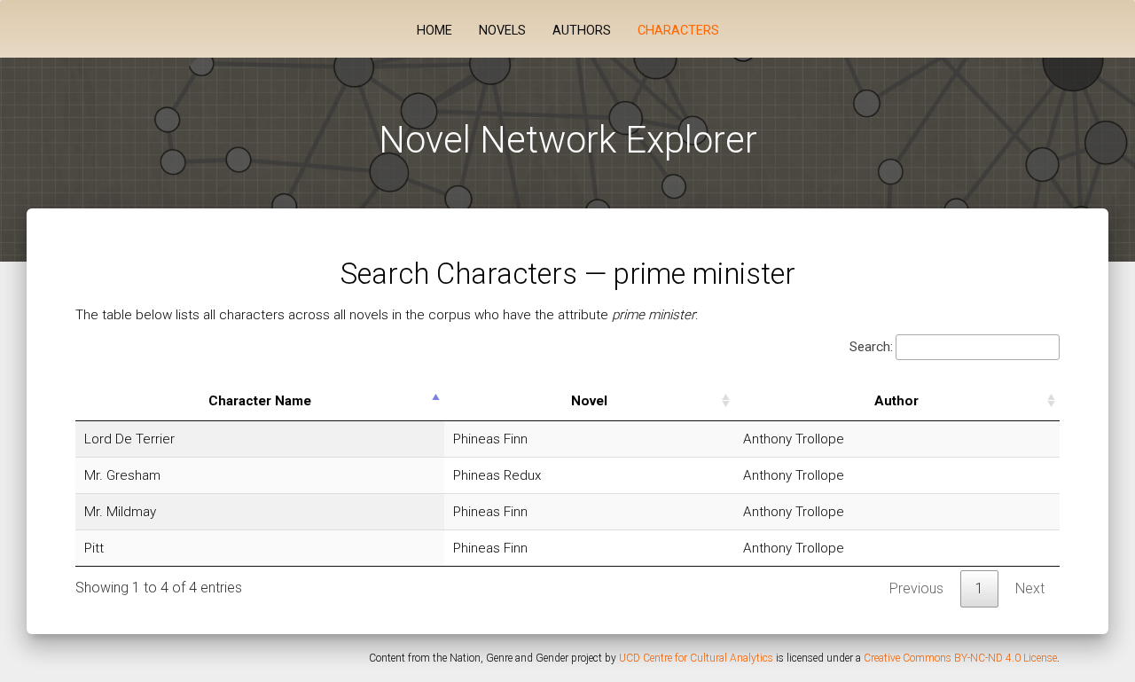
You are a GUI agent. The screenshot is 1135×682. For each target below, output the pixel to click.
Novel (589, 401)
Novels (502, 30)
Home (434, 30)
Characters (678, 30)
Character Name (259, 401)
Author (896, 401)
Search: (871, 347)
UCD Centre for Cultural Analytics (696, 658)
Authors (581, 30)
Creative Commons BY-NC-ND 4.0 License (960, 658)
